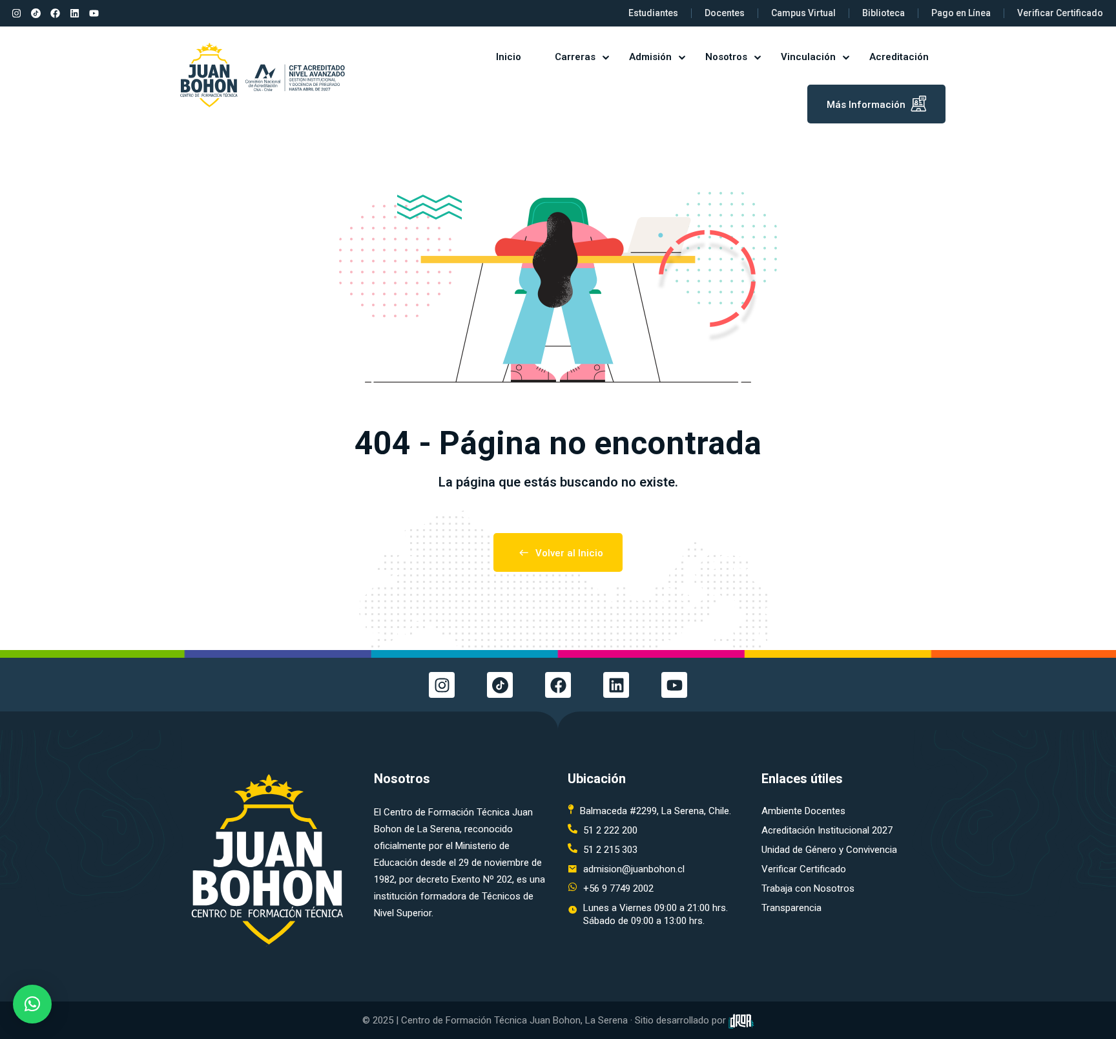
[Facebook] (55, 13)
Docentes (725, 13)
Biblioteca (883, 13)
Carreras (575, 57)
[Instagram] (16, 13)
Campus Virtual (803, 13)
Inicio (508, 57)
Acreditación (899, 57)
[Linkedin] (74, 13)
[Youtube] (93, 13)
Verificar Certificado (1060, 13)
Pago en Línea (961, 13)
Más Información (866, 104)
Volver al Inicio (569, 553)
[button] (32, 1004)
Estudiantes (653, 13)
